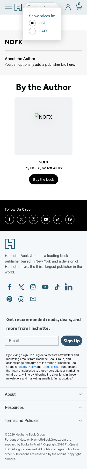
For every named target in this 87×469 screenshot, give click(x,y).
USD (43, 22)
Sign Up (71, 341)
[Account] (68, 7)
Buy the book (43, 179)
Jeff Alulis (54, 167)
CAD (43, 30)
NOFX (35, 167)
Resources (14, 407)
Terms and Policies (21, 420)
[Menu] (8, 7)
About (10, 394)
